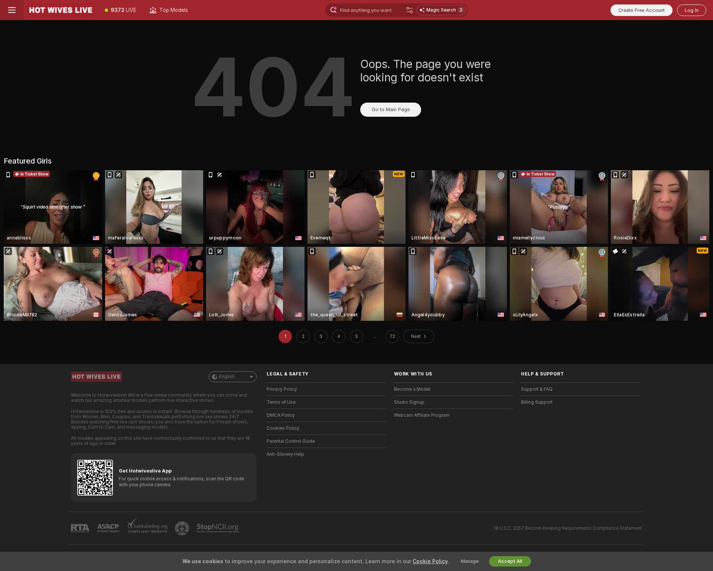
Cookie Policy (430, 561)
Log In (692, 10)
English (227, 376)
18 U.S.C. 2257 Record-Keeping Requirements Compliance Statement (568, 528)
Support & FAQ (537, 389)
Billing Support (537, 402)
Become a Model (412, 389)
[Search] (409, 10)
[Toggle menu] (12, 10)
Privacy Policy (282, 389)
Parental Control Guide (291, 441)
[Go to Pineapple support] (183, 528)
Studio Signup (409, 402)
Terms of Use (281, 402)
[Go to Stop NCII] (218, 528)
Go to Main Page (391, 109)
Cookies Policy (283, 428)
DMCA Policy (281, 415)
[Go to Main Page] (61, 10)
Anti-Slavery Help (285, 454)
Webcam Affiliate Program (422, 415)
